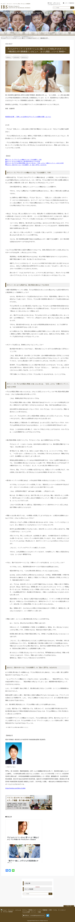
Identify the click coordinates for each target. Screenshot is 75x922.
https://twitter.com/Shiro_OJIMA (15, 788)
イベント (60, 33)
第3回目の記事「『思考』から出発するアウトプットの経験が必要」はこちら (28, 116)
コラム (33, 33)
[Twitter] (47, 916)
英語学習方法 (24, 57)
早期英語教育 (16, 57)
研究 (24, 33)
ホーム (5, 33)
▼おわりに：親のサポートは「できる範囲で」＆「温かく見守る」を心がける (25, 165)
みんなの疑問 (51, 33)
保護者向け (8, 57)
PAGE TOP (69, 906)
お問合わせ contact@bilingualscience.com (34, 915)
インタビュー (42, 33)
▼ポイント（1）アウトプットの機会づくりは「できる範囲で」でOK (23, 159)
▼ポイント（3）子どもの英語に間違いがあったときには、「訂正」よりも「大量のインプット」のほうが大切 (34, 163)
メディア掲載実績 (69, 3)
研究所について (15, 33)
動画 (69, 33)
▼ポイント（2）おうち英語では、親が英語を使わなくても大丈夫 (22, 161)
